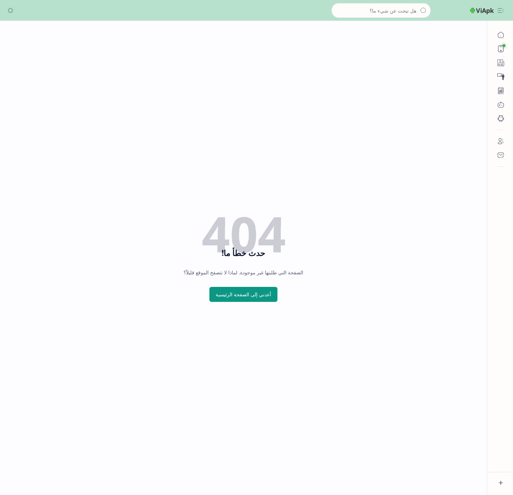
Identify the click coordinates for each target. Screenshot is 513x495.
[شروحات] (501, 77)
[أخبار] (501, 63)
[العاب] (501, 105)
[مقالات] (501, 91)
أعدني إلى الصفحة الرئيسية (243, 294)
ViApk (485, 10)
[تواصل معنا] (501, 155)
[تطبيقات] (501, 118)
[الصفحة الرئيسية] (501, 35)
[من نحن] (501, 141)
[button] (501, 10)
